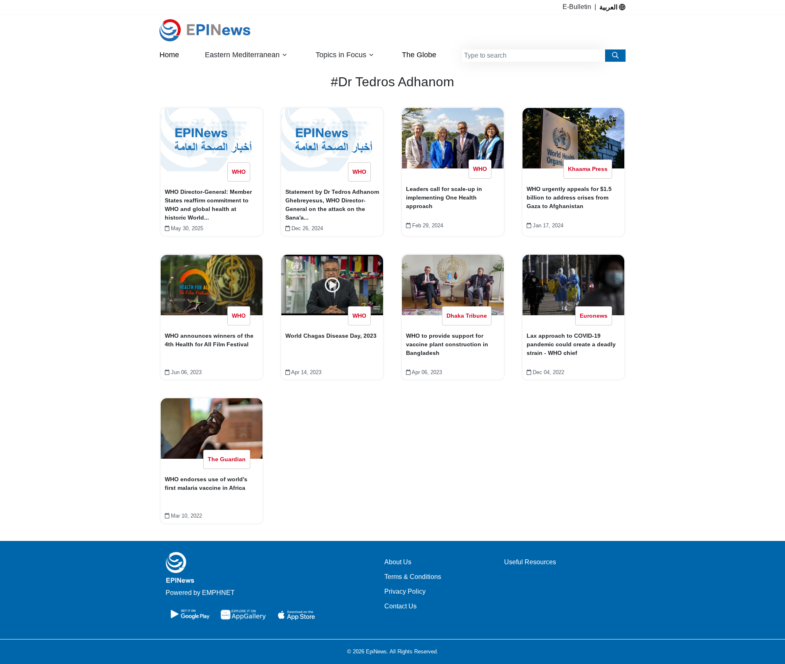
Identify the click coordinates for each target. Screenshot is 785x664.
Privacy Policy (405, 591)
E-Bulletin (578, 6)
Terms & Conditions (412, 576)
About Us (397, 562)
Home (169, 55)
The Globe (419, 55)
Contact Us (400, 606)
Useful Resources (530, 562)
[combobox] (533, 55)
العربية (609, 6)
